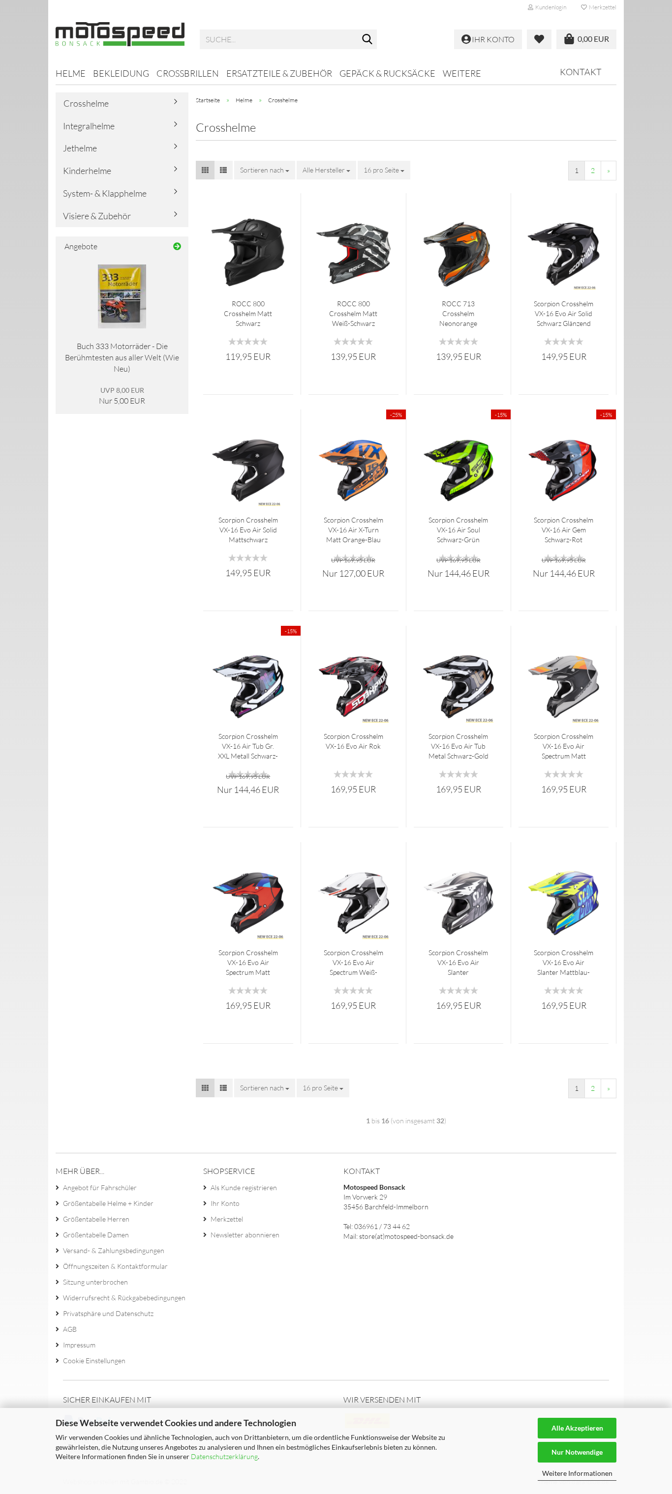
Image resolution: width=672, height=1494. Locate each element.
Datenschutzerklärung (224, 1456)
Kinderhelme (87, 170)
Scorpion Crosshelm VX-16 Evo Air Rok (353, 741)
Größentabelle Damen (96, 1234)
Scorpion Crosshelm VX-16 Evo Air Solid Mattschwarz (248, 530)
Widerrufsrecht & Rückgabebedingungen (124, 1297)
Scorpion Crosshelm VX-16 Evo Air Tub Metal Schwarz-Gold (458, 746)
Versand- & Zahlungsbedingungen (113, 1250)
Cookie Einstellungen (94, 1360)
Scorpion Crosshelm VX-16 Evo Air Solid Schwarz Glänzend (563, 313)
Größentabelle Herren (96, 1219)
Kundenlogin (549, 7)
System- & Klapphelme (105, 193)
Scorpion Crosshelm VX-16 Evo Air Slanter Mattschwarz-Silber (458, 962)
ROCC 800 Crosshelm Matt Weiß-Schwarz (353, 313)
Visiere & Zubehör (97, 215)
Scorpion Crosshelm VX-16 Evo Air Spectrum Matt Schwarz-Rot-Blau (248, 962)
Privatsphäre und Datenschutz (108, 1313)
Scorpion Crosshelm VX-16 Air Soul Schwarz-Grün (458, 530)
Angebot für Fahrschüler (100, 1187)
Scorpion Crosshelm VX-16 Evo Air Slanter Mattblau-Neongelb (563, 962)
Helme (71, 73)
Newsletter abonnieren (245, 1234)
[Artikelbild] (122, 296)
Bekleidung (121, 73)
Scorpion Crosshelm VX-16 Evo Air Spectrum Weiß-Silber (353, 962)
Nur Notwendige (577, 1452)
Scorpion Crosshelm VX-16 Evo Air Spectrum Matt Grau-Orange (563, 746)
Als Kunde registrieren (244, 1187)
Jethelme (80, 148)
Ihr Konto (225, 1203)
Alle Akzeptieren (577, 1428)
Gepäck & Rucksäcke (387, 73)
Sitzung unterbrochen (95, 1282)
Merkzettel (601, 7)
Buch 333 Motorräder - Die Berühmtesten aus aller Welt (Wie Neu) (122, 357)
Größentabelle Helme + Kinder (108, 1203)
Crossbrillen (187, 73)
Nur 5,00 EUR (122, 396)
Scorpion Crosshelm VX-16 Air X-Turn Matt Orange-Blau (353, 530)
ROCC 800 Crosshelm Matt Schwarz (248, 313)
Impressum (79, 1345)
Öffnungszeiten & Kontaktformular (115, 1266)
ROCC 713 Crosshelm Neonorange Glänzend (458, 313)
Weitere (462, 73)
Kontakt (581, 71)
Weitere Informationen (577, 1473)
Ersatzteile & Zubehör (279, 73)
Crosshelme (86, 103)
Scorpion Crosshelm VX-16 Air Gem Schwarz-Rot (563, 530)
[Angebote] (177, 246)
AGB (70, 1329)
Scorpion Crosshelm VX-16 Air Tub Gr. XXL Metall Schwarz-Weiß (248, 746)
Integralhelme (89, 125)
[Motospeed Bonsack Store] (120, 39)
